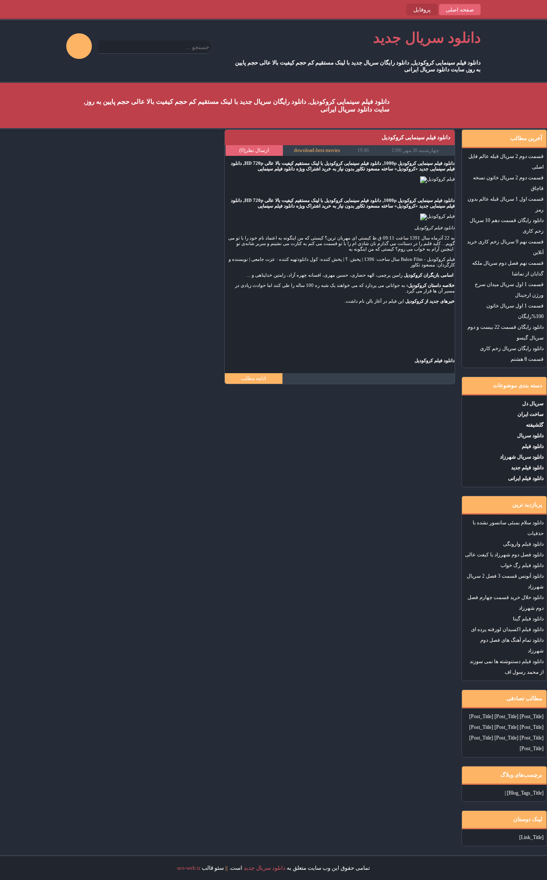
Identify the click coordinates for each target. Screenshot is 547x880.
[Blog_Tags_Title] (525, 793)
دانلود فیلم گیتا (528, 619)
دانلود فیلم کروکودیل (435, 227)
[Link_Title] (531, 837)
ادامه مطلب (253, 378)
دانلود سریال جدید (264, 868)
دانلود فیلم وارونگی (523, 544)
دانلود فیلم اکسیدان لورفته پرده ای (507, 629)
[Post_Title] (532, 716)
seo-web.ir (188, 868)
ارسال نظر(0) (254, 150)
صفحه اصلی (460, 9)
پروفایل (422, 9)
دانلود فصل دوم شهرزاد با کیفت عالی (504, 555)
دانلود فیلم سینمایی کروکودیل (416, 137)
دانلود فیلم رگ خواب (522, 565)
